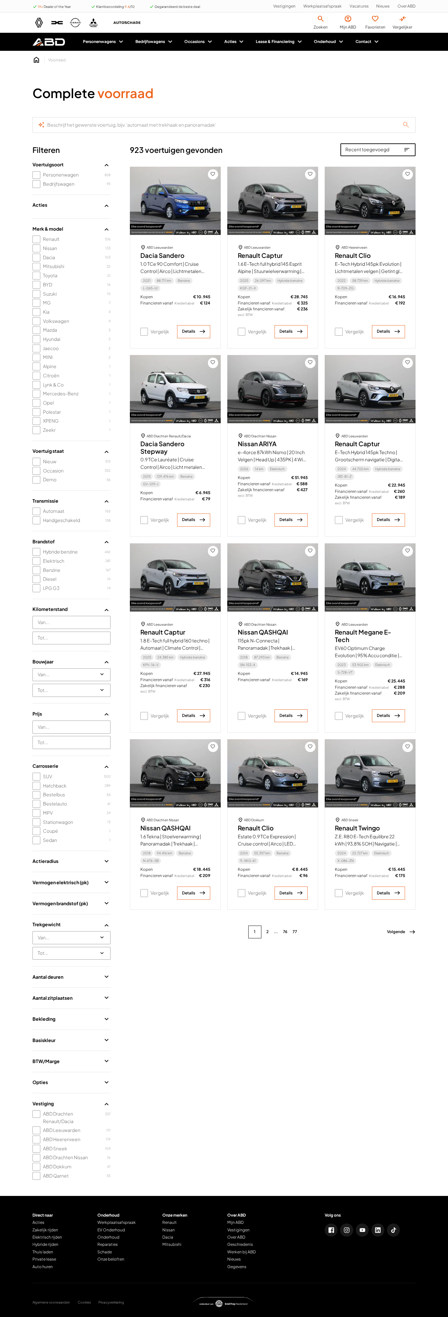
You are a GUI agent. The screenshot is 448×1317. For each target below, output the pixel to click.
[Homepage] (36, 60)
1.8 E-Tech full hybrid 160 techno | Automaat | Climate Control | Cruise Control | (175, 648)
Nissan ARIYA (257, 444)
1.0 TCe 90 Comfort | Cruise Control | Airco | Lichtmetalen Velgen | (170, 271)
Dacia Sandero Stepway (162, 447)
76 (285, 931)
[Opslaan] (213, 174)
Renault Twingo (357, 828)
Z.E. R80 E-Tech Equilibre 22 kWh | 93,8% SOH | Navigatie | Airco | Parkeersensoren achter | (369, 844)
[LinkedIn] (377, 1230)
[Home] (48, 42)
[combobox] (71, 622)
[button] (401, 932)
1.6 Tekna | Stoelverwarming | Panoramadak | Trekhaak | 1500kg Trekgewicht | (170, 844)
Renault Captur (260, 255)
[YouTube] (362, 1230)
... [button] (276, 931)
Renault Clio (353, 255)
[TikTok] (393, 1230)
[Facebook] (331, 1230)
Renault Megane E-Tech (363, 635)
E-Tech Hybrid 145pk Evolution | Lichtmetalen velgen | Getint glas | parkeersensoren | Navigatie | (369, 271)
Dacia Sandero (162, 255)
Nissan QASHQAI (263, 632)
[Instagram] (346, 1230)
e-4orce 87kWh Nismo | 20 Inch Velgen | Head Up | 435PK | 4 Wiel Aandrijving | (272, 459)
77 (295, 931)
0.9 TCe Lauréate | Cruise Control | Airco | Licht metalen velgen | (171, 467)
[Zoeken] (406, 125)
